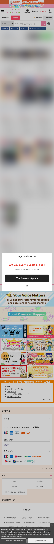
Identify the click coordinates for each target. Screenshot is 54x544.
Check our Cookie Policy (14, 540)
